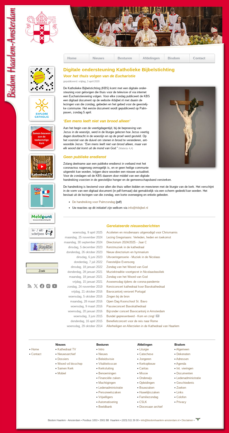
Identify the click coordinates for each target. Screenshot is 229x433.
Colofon (181, 397)
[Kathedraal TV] (42, 179)
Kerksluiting (106, 368)
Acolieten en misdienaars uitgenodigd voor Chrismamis (142, 232)
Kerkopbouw (147, 363)
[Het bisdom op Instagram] (48, 287)
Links (179, 392)
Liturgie (144, 349)
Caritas (143, 368)
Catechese (146, 354)
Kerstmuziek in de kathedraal (125, 247)
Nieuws (103, 354)
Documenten (184, 373)
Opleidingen (147, 382)
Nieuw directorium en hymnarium (127, 252)
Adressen (182, 359)
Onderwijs (145, 378)
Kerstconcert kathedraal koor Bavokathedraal (135, 286)
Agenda (181, 363)
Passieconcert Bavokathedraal (126, 306)
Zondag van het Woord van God (127, 267)
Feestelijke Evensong (120, 262)
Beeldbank (105, 406)
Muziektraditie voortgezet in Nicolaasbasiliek (135, 272)
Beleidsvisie (106, 359)
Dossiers (63, 359)
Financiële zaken (109, 378)
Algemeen (182, 349)
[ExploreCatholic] (42, 121)
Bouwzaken (146, 387)
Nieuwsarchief (66, 354)
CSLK (143, 402)
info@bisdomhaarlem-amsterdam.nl (160, 420)
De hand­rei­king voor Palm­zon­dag (93, 202)
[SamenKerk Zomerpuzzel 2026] (42, 92)
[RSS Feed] (29, 287)
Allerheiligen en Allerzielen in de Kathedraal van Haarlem (142, 326)
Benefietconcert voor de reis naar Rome (132, 321)
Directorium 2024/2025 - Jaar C (126, 242)
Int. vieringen (184, 368)
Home (71, 58)
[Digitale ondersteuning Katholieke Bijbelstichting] (187, 166)
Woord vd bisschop (69, 363)
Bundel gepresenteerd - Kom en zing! (130, 316)
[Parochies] (42, 252)
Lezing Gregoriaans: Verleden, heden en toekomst (138, 237)
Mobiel (61, 373)
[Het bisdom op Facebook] (42, 287)
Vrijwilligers (105, 397)
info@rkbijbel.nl (138, 207)
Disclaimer (187, 420)
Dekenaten (183, 354)
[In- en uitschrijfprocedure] (42, 238)
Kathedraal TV (66, 349)
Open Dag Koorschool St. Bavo (126, 301)
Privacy (181, 402)
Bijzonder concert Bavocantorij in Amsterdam (135, 311)
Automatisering (108, 402)
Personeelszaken (109, 392)
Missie (143, 373)
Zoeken (181, 387)
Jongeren (145, 359)
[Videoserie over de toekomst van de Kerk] (42, 150)
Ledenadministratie (110, 387)
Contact (199, 58)
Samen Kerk (65, 368)
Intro (101, 349)
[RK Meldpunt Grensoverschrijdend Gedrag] (42, 223)
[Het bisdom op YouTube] (54, 287)
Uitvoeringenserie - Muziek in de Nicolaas (133, 257)
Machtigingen (107, 382)
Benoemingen (107, 373)
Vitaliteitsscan (107, 363)
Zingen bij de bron (117, 296)
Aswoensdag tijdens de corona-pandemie (132, 281)
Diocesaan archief (151, 406)
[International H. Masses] (42, 209)
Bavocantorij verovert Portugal (126, 291)
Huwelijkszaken (149, 392)
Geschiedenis (185, 382)
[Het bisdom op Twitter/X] (35, 287)
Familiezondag (148, 397)
